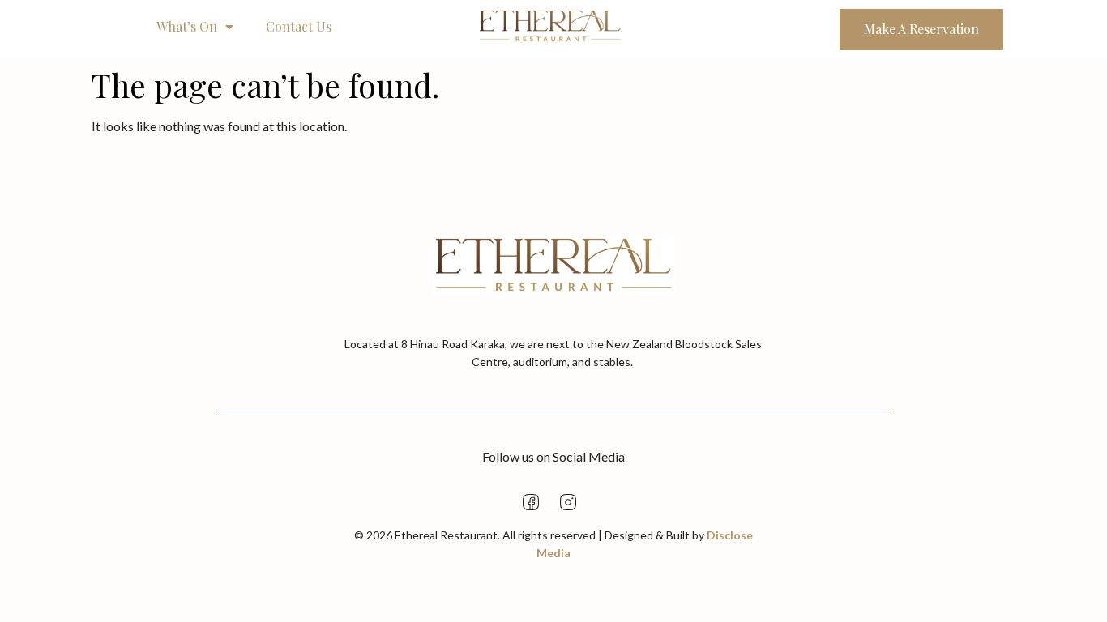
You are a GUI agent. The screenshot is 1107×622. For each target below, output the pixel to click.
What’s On (186, 26)
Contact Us (298, 26)
